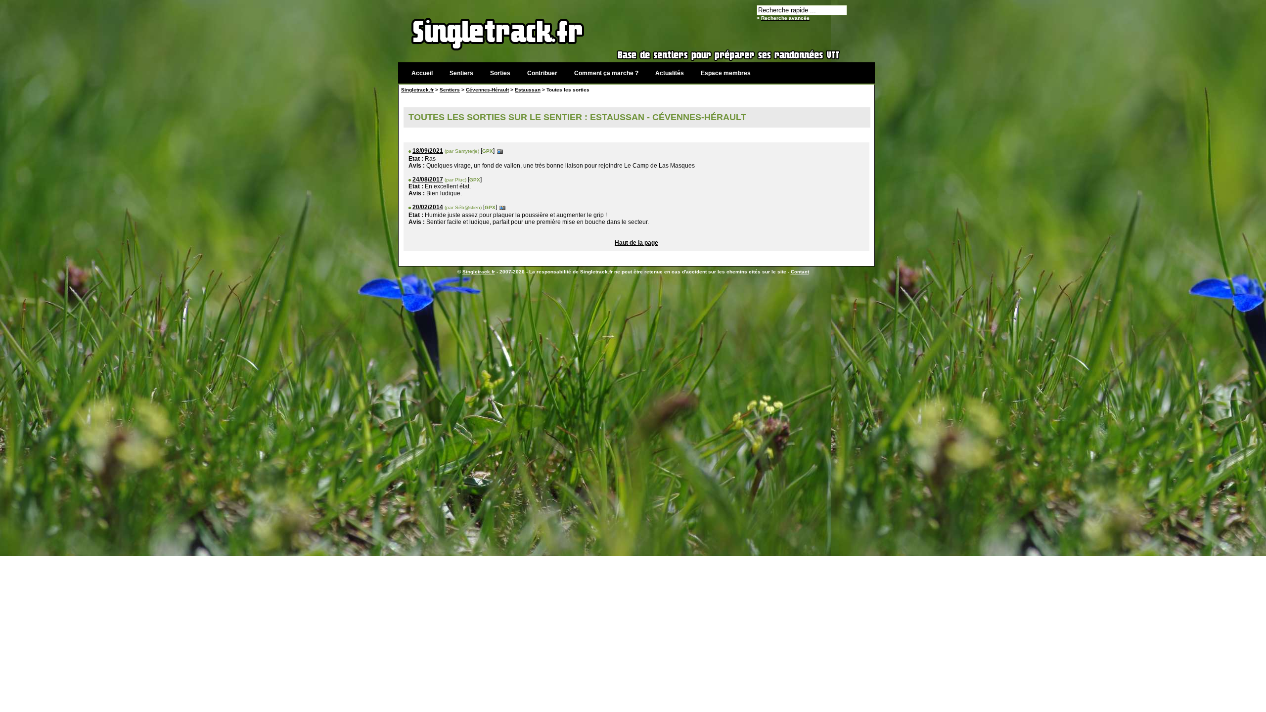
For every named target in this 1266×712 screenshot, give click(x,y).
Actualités (669, 73)
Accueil (422, 73)
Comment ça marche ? (606, 73)
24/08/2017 (427, 179)
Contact (800, 271)
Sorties (500, 73)
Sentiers (461, 73)
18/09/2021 (427, 150)
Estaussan (528, 89)
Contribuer (542, 73)
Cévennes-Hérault (487, 89)
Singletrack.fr (417, 89)
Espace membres (726, 73)
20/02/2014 (427, 207)
